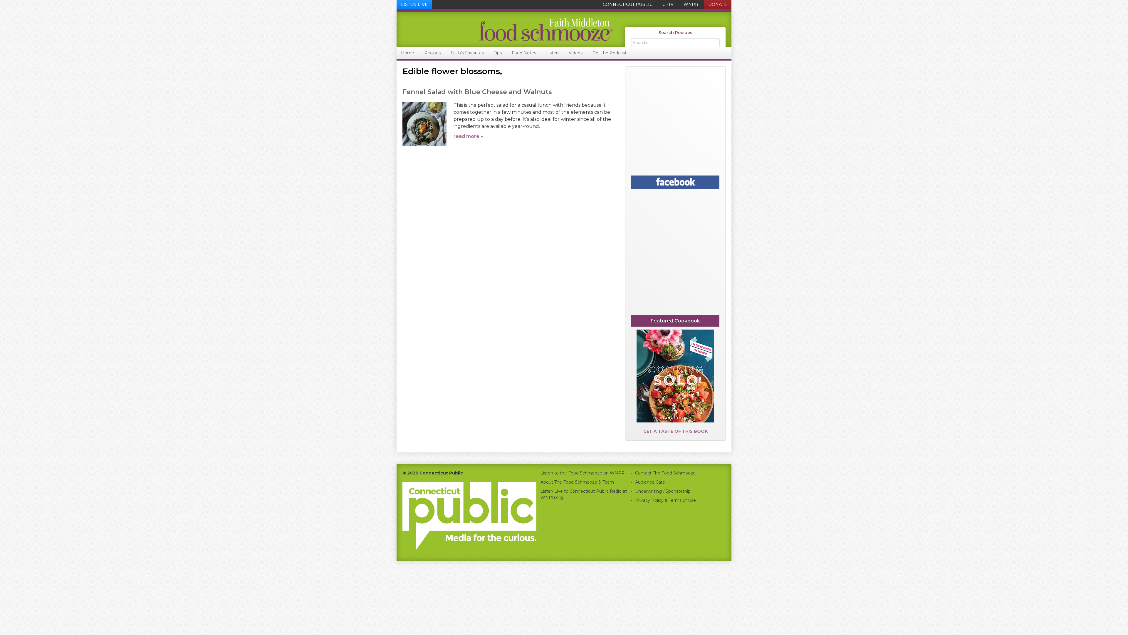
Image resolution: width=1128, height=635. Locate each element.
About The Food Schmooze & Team (577, 482)
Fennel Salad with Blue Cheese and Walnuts (477, 92)
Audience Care (650, 482)
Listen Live (414, 4)
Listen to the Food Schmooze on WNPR (582, 473)
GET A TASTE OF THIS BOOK (675, 431)
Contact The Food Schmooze (665, 473)
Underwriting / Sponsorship (663, 491)
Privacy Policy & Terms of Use (665, 500)
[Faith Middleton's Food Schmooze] (505, 29)
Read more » (468, 136)
